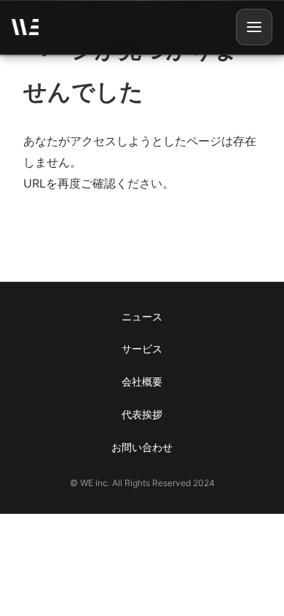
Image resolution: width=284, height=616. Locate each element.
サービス (142, 348)
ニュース (142, 316)
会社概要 (142, 381)
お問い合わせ (142, 447)
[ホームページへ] (25, 27)
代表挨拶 (142, 414)
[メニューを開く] (254, 27)
